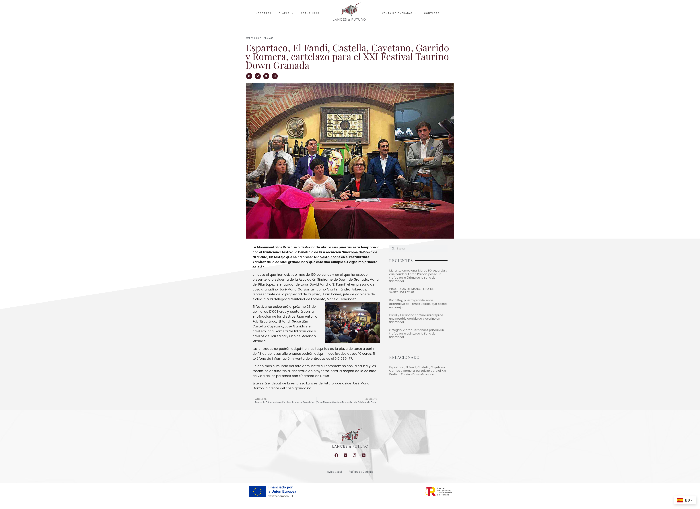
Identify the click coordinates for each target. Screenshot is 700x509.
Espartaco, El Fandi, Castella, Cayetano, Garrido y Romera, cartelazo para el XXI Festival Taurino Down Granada (417, 370)
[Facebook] (336, 455)
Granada (268, 38)
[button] (249, 76)
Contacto (432, 13)
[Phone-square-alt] (364, 455)
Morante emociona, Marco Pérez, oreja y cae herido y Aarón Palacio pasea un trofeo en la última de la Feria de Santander (418, 275)
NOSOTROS (263, 13)
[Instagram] (355, 455)
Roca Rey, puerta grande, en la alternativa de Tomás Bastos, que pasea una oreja (418, 303)
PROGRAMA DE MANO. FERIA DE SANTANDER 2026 (411, 290)
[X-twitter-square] (345, 455)
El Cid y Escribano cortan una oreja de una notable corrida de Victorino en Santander (416, 318)
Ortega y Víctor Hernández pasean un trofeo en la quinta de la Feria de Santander (416, 333)
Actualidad (310, 13)
